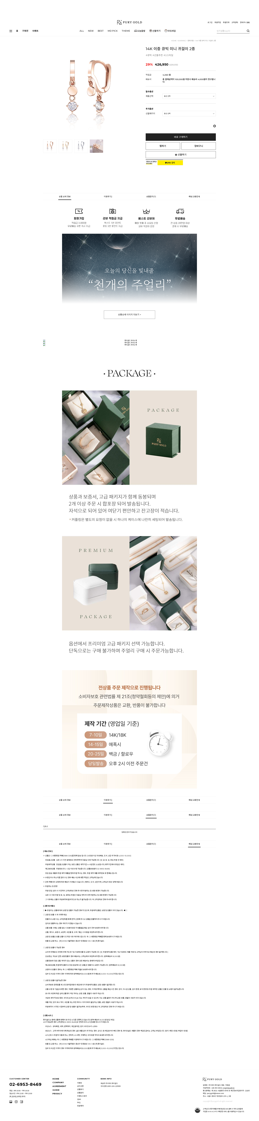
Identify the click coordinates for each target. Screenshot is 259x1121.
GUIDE (55, 1090)
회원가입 (217, 22)
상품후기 (80, 1089)
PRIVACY (57, 1093)
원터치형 (191, 41)
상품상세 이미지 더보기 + (129, 314)
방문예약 (80, 1106)
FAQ (78, 1102)
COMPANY (58, 1082)
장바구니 (244, 22)
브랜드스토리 (82, 1096)
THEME (126, 31)
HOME (173, 41)
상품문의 (80, 1093)
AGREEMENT (59, 1086)
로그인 (210, 22)
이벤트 (35, 31)
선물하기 (156, 31)
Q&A (79, 1099)
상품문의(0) (151, 196)
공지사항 (80, 1086)
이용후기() (108, 196)
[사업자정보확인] (228, 1088)
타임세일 (172, 31)
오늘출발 (141, 31)
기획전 (25, 31)
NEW (91, 31)
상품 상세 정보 (65, 196)
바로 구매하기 (181, 137)
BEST (101, 31)
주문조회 (226, 22)
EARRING (182, 41)
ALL (82, 31)
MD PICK (113, 31)
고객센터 (234, 22)
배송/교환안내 (194, 196)
